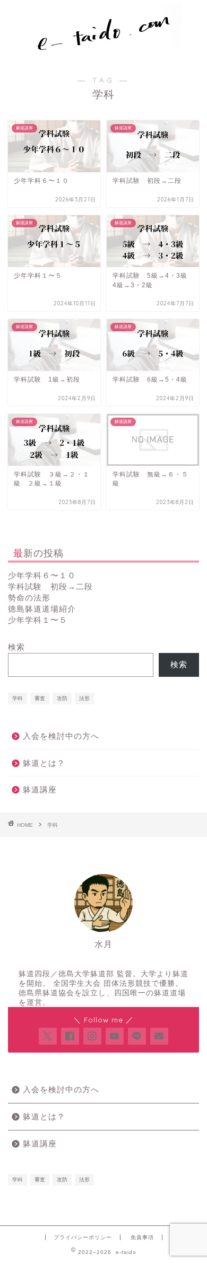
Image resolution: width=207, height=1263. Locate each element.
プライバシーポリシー (83, 1237)
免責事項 (142, 1237)
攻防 (62, 698)
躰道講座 (40, 789)
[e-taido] (103, 53)
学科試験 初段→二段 (50, 586)
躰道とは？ (44, 762)
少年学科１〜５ (37, 619)
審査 (39, 698)
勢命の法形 (29, 597)
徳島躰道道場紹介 (42, 608)
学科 (17, 698)
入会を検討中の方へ (61, 735)
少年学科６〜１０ (42, 575)
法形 (84, 698)
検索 (16, 646)
